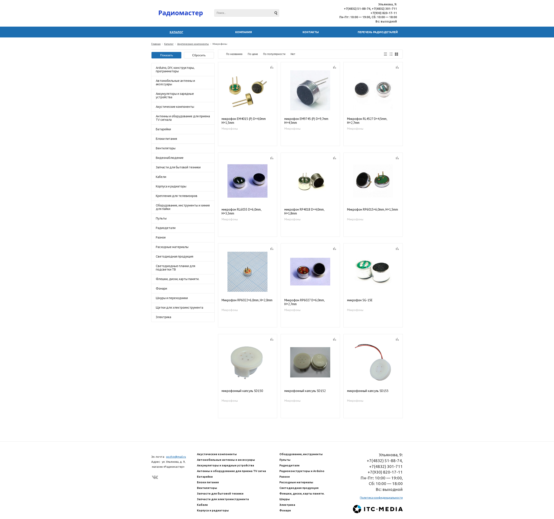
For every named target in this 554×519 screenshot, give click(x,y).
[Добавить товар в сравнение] (271, 67)
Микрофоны (230, 128)
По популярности (274, 54)
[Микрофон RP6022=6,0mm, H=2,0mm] (247, 272)
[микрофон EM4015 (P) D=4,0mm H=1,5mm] (247, 90)
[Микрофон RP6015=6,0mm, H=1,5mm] (373, 181)
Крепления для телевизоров (176, 196)
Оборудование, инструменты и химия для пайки (183, 207)
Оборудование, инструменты (301, 454)
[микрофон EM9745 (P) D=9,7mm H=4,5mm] (310, 90)
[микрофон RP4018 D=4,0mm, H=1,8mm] (310, 181)
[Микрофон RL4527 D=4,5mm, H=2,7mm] (373, 90)
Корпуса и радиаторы (171, 186)
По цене (253, 54)
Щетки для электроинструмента (179, 307)
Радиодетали (166, 228)
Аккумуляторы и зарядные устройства (175, 95)
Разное (161, 237)
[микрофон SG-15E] (373, 272)
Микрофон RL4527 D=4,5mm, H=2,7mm (367, 121)
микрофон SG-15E (360, 300)
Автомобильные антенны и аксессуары (175, 82)
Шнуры (284, 499)
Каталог (169, 44)
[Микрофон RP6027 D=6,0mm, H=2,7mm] (310, 272)
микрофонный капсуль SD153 (367, 391)
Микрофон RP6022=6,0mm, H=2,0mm (247, 300)
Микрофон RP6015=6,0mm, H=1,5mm (372, 209)
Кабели (161, 177)
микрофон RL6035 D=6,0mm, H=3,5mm (241, 211)
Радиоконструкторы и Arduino (301, 470)
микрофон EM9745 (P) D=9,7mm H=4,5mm (306, 121)
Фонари (161, 288)
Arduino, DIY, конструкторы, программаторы (175, 69)
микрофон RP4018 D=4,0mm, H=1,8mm (304, 211)
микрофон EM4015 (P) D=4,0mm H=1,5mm (244, 121)
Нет (293, 54)
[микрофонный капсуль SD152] (310, 362)
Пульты (161, 218)
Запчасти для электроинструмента (223, 499)
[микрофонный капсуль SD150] (247, 362)
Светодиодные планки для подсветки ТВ (175, 267)
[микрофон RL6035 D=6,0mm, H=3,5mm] (247, 181)
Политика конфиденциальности (381, 497)
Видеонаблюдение (170, 158)
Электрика (163, 317)
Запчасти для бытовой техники (178, 167)
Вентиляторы (166, 148)
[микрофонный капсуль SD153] (373, 362)
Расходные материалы (172, 247)
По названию (234, 54)
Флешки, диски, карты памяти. (177, 279)
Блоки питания (166, 138)
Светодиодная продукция (174, 256)
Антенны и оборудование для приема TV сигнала (183, 117)
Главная (156, 44)
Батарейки (163, 129)
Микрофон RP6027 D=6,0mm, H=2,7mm (304, 302)
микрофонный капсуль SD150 (242, 391)
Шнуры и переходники (172, 298)
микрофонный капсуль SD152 (305, 391)
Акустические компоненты (193, 44)
